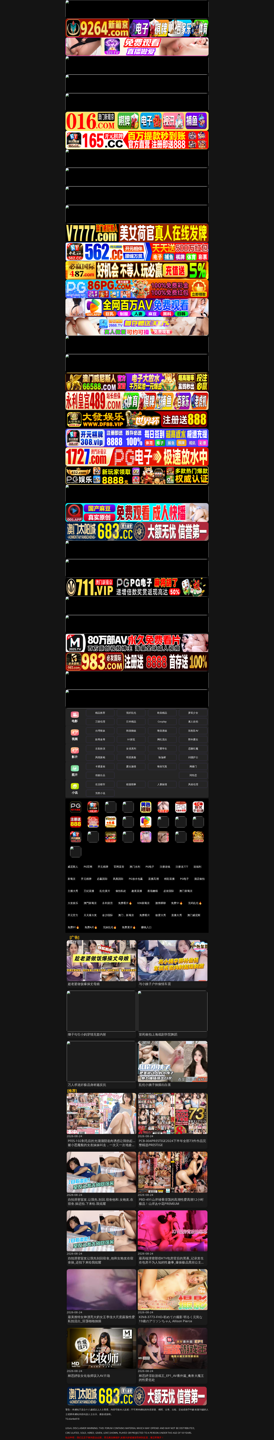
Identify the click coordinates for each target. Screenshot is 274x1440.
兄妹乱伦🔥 (110, 927)
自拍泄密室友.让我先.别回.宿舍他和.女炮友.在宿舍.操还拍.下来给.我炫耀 (100, 1201)
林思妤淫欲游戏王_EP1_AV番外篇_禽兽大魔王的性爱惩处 (171, 1377)
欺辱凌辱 (100, 739)
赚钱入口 (146, 927)
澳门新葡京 (186, 891)
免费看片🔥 (125, 903)
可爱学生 (162, 748)
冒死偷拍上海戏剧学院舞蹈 (158, 1034)
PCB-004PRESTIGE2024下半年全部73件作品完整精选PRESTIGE (172, 1143)
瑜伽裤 (162, 757)
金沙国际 (107, 915)
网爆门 (193, 766)
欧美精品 (162, 712)
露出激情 (131, 766)
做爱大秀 (160, 915)
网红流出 (162, 739)
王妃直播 (89, 891)
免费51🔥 (177, 903)
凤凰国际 (118, 878)
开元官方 (73, 915)
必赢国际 (102, 878)
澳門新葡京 (90, 903)
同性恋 (193, 775)
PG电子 (150, 866)
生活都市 (100, 784)
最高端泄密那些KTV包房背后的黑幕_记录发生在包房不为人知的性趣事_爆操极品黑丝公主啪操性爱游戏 (171, 1262)
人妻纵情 (162, 784)
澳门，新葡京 (126, 915)
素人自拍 (193, 721)
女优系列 (131, 748)
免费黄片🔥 (129, 927)
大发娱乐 (73, 903)
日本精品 (131, 721)
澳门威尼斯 (194, 915)
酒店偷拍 (199, 878)
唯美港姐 (162, 730)
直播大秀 (176, 915)
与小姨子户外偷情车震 (155, 984)
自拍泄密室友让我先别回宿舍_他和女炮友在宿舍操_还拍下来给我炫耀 (100, 1260)
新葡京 (71, 878)
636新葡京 (143, 903)
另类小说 (100, 793)
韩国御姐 (131, 730)
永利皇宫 (107, 903)
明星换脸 (131, 757)
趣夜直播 (136, 891)
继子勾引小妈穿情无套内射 (87, 1034)
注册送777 (182, 866)
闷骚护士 (193, 757)
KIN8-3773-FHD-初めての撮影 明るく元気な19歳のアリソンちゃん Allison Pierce (171, 1319)
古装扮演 (100, 748)
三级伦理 (100, 721)
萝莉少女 (193, 712)
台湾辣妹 (100, 730)
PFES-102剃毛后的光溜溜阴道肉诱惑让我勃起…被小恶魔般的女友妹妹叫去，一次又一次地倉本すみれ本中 (101, 1145)
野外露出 (193, 739)
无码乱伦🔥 (195, 903)
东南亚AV (193, 730)
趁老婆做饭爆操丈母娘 (84, 984)
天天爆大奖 (90, 915)
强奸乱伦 (131, 712)
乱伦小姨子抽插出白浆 (155, 1085)
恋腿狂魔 (193, 748)
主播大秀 (73, 891)
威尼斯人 (73, 866)
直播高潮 (153, 878)
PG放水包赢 (136, 878)
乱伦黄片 (105, 891)
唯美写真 (162, 766)
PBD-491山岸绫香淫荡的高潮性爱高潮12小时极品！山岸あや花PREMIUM (171, 1201)
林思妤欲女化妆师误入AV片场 (89, 1375)
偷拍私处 (121, 891)
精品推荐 (100, 712)
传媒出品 (100, 775)
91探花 (131, 739)
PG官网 (88, 866)
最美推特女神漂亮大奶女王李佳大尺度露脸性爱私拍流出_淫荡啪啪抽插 (101, 1319)
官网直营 (119, 866)
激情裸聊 (160, 903)
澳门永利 (135, 866)
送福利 (197, 866)
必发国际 (168, 891)
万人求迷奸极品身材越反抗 (87, 1085)
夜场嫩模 (152, 891)
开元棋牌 (103, 866)
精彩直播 (169, 878)
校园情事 (131, 784)
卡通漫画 (100, 766)
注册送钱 (165, 866)
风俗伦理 (193, 784)
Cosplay (162, 721)
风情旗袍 (100, 757)
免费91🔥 (73, 927)
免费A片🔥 (91, 927)
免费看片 (144, 915)
